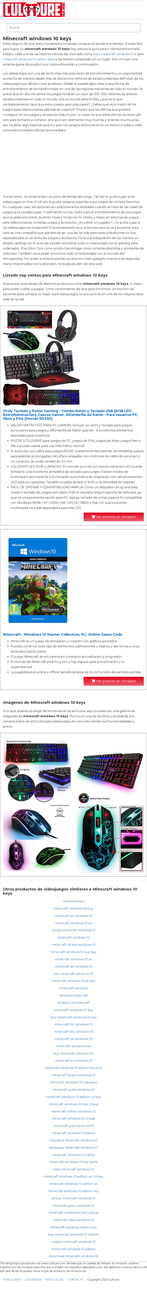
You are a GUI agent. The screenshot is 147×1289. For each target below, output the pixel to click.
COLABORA (33, 1279)
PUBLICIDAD (12, 1279)
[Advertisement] (73, 163)
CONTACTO (75, 1279)
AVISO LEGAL (54, 1279)
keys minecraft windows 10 (113, 54)
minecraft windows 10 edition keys (29, 59)
